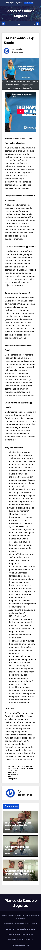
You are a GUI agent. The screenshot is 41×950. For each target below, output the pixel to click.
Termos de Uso (8, 924)
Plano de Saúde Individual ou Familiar (20, 934)
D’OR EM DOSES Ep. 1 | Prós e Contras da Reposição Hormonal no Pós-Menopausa (14, 773)
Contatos (35, 924)
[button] (34, 24)
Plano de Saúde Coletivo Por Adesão (20, 940)
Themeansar (20, 918)
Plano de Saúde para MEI (20, 945)
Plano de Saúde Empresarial (25, 929)
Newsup (34, 915)
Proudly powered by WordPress (13, 915)
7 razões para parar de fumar (27, 767)
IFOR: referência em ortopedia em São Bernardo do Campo (18, 825)
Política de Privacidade (22, 924)
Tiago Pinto (19, 49)
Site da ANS (10, 929)
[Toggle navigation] (19, 23)
